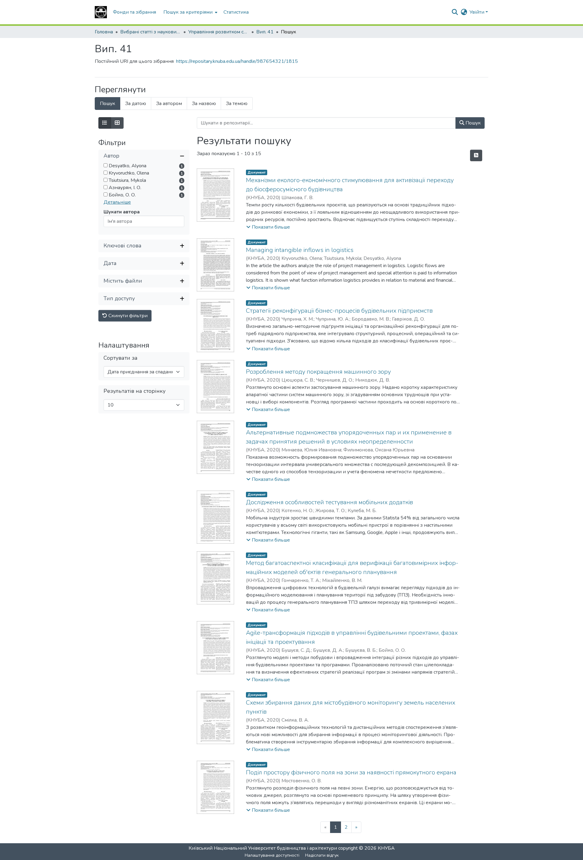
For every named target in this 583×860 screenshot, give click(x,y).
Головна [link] (104, 32)
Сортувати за (121, 358)
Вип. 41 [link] (265, 32)
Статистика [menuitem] (236, 12)
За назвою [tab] (204, 103)
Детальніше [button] (117, 202)
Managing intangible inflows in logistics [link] (299, 250)
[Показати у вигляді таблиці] (117, 123)
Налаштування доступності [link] (272, 855)
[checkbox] (105, 165)
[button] (101, 12)
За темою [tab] (236, 103)
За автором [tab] (169, 103)
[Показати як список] (104, 123)
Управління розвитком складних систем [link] (218, 32)
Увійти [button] (477, 12)
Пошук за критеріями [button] (188, 12)
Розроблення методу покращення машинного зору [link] (318, 372)
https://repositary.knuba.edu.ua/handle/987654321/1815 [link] (237, 61)
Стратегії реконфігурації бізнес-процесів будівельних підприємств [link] (339, 311)
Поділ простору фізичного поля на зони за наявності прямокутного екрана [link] (351, 772)
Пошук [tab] (107, 103)
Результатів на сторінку (134, 391)
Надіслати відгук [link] (322, 855)
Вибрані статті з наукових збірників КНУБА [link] (150, 32)
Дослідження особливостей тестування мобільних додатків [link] (329, 502)
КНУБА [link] (386, 848)
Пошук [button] (472, 123)
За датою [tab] (135, 103)
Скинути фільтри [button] (127, 315)
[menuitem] (189, 12)
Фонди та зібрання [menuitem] (134, 12)
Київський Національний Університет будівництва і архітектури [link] (263, 848)
